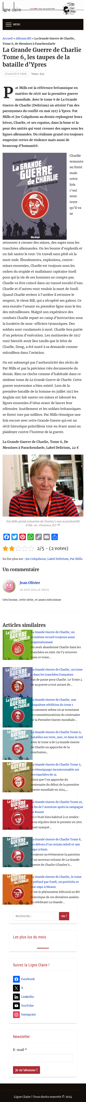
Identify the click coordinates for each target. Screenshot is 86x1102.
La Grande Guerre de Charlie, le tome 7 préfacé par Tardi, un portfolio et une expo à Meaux (56, 882)
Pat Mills (76, 559)
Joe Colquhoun (35, 559)
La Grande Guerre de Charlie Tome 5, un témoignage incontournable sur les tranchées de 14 (56, 769)
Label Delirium (57, 559)
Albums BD (23, 38)
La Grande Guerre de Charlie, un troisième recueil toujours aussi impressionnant (53, 637)
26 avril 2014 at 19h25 (34, 589)
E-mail (20, 1050)
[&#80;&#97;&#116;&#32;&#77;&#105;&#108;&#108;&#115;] (43, 485)
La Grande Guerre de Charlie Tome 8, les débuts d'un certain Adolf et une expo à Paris (56, 844)
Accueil (8, 38)
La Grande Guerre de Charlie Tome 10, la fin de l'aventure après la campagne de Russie (57, 807)
